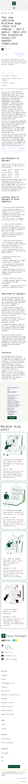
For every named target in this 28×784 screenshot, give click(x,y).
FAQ (2, 760)
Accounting (4, 675)
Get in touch (14, 766)
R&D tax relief (5, 691)
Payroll (3, 679)
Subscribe (12, 417)
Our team (3, 728)
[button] (14, 5)
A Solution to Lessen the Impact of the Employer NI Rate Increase (13, 150)
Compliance (4, 698)
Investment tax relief (7, 702)
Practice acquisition (7, 742)
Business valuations (6, 710)
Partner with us (5, 738)
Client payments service (8, 683)
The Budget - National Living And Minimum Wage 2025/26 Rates (13, 147)
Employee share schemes (7, 714)
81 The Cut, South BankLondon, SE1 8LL (9, 647)
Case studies (4, 753)
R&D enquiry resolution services (10, 694)
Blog (2, 757)
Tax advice (4, 687)
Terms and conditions (22, 778)
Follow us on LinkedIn (11, 659)
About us (3, 724)
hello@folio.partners (11, 655)
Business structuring (7, 706)
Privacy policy (23, 781)
